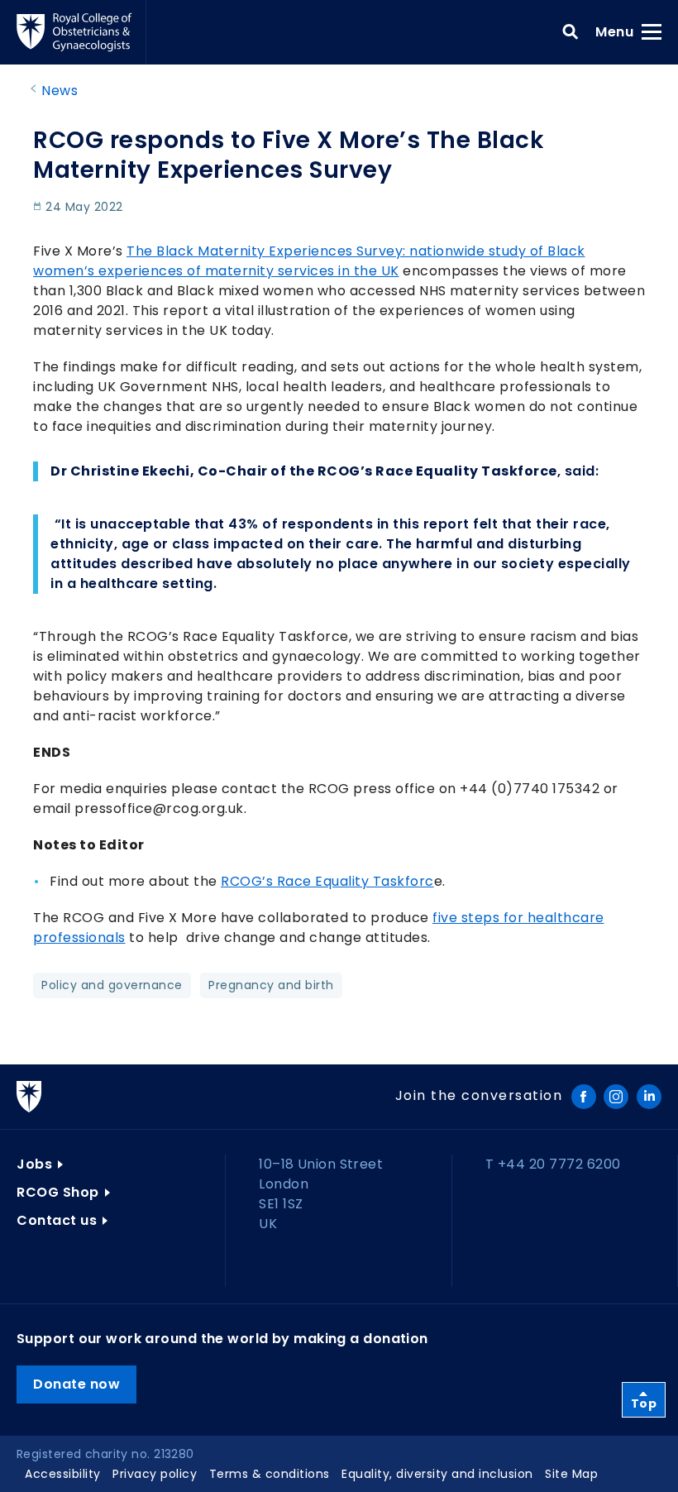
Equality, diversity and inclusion (437, 1474)
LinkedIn (649, 1096)
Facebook (583, 1096)
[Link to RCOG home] (81, 32)
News (59, 90)
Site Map (571, 1474)
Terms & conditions (269, 1474)
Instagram (616, 1096)
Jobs (34, 1164)
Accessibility (63, 1474)
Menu (619, 31)
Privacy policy (154, 1474)
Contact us (57, 1220)
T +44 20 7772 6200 (553, 1164)
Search (570, 32)
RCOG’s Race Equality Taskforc (327, 881)
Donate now (76, 1384)
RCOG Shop (58, 1192)
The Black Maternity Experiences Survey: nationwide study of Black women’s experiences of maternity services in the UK (309, 260)
